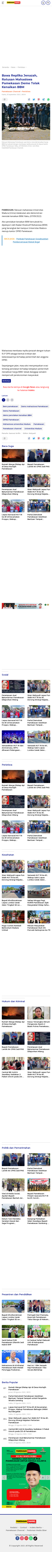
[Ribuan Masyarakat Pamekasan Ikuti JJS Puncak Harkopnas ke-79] (38, 916)
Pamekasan (39, 424)
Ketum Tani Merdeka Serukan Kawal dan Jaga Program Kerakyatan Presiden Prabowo (11, 1221)
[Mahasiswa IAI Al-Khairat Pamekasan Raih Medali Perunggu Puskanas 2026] (13, 1356)
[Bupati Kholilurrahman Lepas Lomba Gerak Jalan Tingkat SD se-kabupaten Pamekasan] (13, 891)
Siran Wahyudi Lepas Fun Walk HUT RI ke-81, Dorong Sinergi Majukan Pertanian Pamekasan (38, 491)
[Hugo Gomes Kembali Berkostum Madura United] (13, 916)
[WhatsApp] (31, 1538)
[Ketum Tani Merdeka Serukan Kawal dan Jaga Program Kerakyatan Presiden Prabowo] (13, 1210)
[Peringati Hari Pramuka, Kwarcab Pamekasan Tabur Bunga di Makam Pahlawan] (38, 1306)
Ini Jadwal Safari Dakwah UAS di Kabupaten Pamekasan (38, 1342)
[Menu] (3, 3)
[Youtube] (26, 1538)
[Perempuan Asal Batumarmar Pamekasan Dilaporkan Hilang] (13, 480)
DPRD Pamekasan (11, 420)
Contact (23, 1527)
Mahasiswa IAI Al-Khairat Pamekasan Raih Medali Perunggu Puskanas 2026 (13, 1367)
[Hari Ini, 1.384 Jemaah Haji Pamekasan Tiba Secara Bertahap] (38, 1356)
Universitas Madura (33, 428)
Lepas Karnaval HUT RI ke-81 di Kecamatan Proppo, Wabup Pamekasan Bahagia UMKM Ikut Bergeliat (12, 517)
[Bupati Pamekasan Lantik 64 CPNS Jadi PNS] (38, 455)
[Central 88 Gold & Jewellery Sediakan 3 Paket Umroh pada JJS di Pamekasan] (13, 1063)
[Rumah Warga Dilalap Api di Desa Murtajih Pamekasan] (13, 455)
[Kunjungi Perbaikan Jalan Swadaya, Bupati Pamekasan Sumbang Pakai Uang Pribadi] (38, 1210)
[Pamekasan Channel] (13, 2)
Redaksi (13, 1527)
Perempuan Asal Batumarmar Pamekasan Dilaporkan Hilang (13, 491)
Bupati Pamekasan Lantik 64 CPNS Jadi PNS (38, 465)
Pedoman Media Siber (37, 1530)
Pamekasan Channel (11, 91)
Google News (29, 387)
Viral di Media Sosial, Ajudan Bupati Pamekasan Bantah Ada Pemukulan (12, 1196)
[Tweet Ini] (34, 99)
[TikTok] (35, 1538)
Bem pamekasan (10, 406)
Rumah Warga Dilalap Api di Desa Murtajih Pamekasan (13, 466)
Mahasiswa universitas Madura (16, 424)
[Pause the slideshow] (42, 1477)
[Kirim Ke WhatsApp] (48, 99)
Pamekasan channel (12, 428)
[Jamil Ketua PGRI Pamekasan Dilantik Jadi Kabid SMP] (13, 1331)
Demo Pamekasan (11, 411)
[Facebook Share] (29, 99)
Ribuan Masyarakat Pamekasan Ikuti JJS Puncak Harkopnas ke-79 (38, 928)
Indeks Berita (36, 1527)
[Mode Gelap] (43, 3)
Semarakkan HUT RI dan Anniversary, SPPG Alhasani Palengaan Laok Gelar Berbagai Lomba (12, 748)
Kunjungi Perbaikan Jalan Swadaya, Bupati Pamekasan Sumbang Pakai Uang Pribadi (37, 1221)
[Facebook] (17, 1538)
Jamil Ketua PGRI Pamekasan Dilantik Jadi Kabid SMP (13, 1342)
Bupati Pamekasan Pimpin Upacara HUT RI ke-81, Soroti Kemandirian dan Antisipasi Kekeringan (37, 1196)
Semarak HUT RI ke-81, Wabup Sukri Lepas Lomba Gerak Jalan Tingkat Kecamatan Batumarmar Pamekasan (38, 748)
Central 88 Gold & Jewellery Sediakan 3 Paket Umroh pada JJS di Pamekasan (13, 1074)
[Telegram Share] (43, 99)
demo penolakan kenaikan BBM (17, 415)
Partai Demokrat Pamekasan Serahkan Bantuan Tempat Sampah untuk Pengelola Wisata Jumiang (38, 517)
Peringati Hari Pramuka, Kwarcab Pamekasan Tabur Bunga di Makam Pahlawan (37, 1317)
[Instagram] (22, 1538)
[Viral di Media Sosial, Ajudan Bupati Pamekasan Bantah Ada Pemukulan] (13, 1184)
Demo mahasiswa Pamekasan (34, 406)
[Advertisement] (26, 37)
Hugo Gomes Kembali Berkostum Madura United (11, 928)
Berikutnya (6, 381)
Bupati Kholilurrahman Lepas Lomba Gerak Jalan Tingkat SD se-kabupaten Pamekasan (12, 902)
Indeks (31, 390)
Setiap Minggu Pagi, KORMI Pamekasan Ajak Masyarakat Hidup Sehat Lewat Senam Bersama (38, 902)
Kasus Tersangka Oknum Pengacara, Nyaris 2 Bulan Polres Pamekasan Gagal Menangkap (38, 1024)
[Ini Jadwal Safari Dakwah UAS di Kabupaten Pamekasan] (38, 1331)
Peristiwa (26, 91)
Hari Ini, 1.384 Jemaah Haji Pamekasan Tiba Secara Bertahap (37, 1367)
